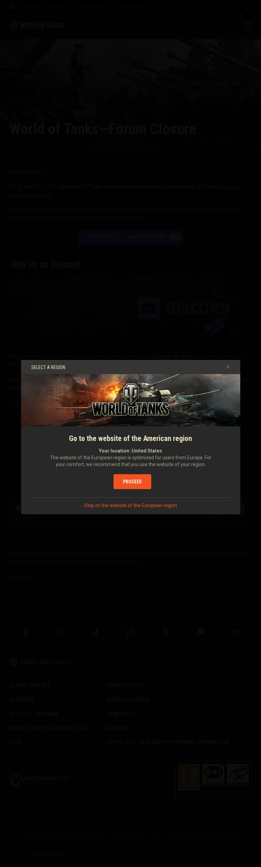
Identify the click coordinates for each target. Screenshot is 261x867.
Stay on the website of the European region (130, 505)
